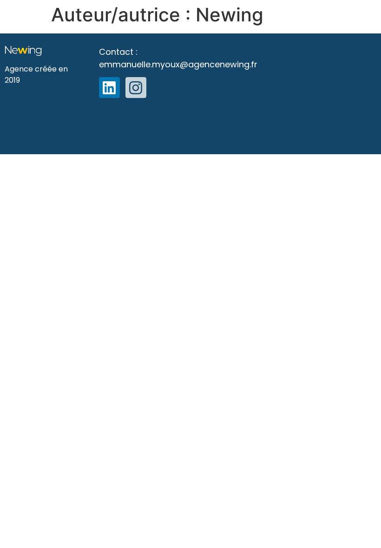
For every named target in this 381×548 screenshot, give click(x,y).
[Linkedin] (109, 87)
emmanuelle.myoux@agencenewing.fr (178, 64)
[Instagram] (135, 87)
